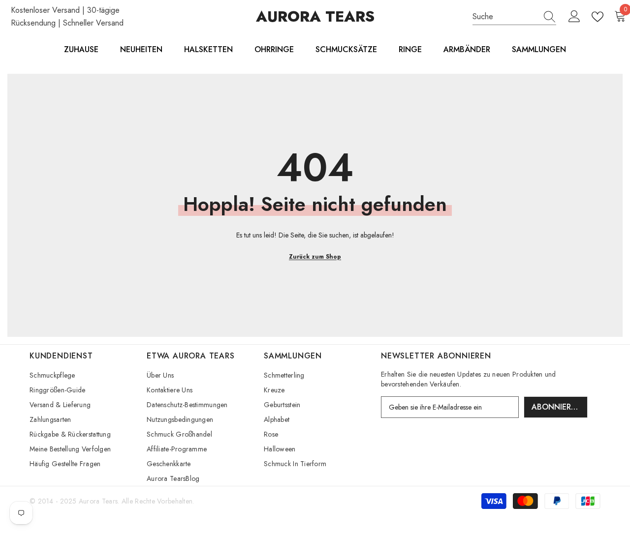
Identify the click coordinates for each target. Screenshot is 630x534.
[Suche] (514, 17)
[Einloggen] (574, 17)
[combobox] (504, 17)
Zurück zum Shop (315, 256)
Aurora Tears (98, 501)
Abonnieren (556, 407)
